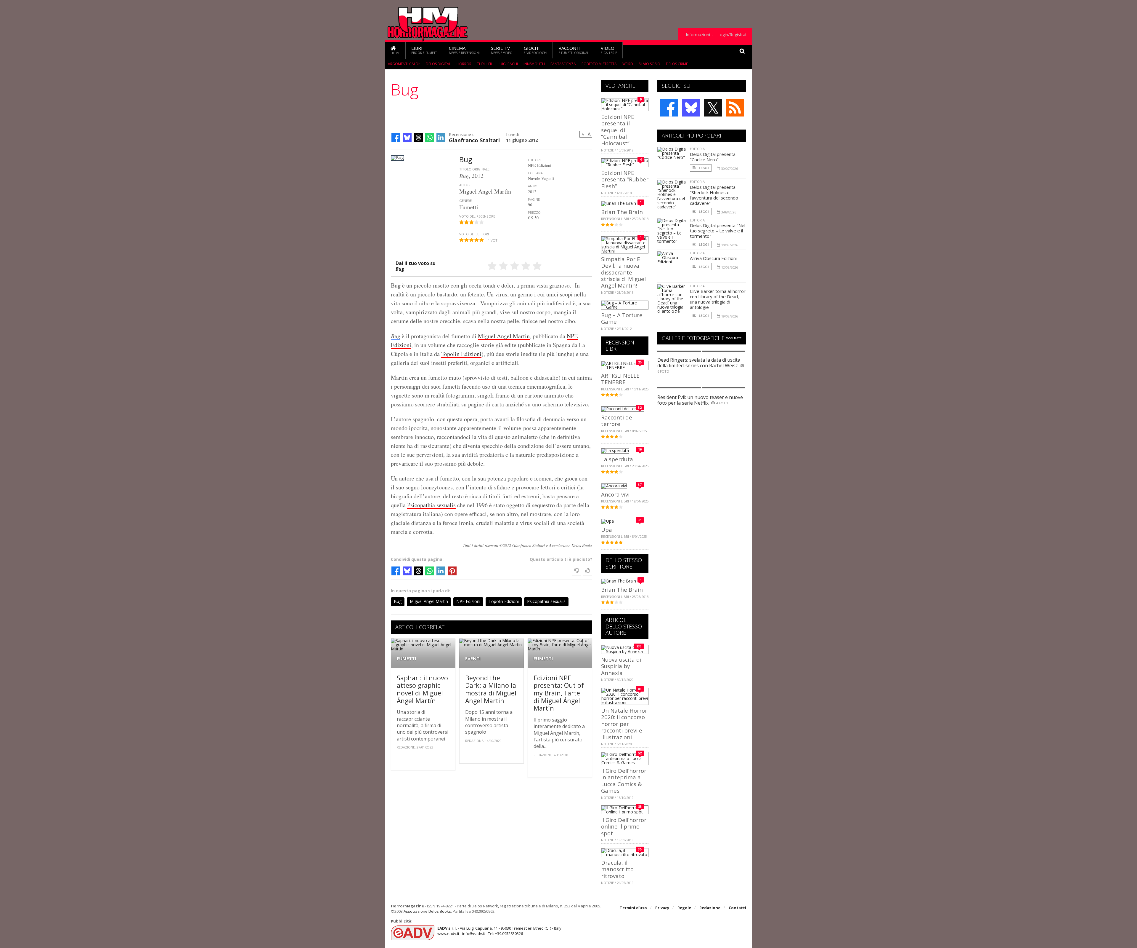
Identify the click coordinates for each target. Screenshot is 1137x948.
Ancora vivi (615, 494)
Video (609, 50)
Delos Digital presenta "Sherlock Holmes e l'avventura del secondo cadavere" (714, 195)
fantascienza (563, 63)
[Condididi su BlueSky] (407, 138)
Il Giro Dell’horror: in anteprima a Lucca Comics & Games (624, 780)
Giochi (535, 50)
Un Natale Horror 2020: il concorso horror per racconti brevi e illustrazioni (624, 724)
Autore (465, 184)
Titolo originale (474, 169)
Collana (535, 173)
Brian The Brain (622, 212)
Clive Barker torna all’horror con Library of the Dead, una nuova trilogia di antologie (718, 299)
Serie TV (502, 50)
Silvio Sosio (649, 63)
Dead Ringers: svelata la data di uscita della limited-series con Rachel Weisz (698, 363)
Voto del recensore (477, 216)
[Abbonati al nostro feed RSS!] (735, 108)
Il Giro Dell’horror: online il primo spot (624, 826)
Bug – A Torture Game (622, 318)
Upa (606, 529)
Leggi (703, 168)
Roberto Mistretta (599, 63)
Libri (424, 50)
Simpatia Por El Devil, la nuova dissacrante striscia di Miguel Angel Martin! (623, 272)
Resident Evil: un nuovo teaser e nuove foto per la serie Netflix (700, 400)
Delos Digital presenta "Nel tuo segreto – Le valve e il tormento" (717, 230)
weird (627, 63)
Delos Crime (677, 63)
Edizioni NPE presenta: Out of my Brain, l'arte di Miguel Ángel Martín (559, 693)
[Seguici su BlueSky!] (691, 108)
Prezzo (534, 212)
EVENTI (473, 658)
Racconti (574, 50)
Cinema (464, 50)
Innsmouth (534, 63)
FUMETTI (406, 658)
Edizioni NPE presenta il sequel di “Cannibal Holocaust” (617, 130)
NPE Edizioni (468, 601)
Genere (465, 200)
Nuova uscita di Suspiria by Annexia (621, 666)
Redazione (709, 907)
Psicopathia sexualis (431, 505)
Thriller (484, 63)
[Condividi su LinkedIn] (441, 138)
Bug (395, 336)
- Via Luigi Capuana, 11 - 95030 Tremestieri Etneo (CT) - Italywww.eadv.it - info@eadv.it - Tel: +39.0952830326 (499, 930)
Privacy (662, 907)
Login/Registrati (732, 35)
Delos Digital (438, 63)
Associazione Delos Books (427, 911)
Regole (684, 907)
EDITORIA (697, 148)
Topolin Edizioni (461, 354)
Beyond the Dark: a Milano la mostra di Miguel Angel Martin (490, 689)
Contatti (737, 907)
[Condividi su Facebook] (396, 138)
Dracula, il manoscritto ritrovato (617, 869)
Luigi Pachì (508, 63)
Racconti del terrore (617, 420)
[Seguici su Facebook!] (669, 108)
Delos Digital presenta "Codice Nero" (712, 156)
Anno (532, 186)
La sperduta (617, 459)
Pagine (534, 199)
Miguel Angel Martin (504, 336)
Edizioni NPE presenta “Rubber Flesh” (624, 179)
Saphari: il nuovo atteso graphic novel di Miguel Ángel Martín (422, 689)
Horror (464, 63)
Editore (535, 160)
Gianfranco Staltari (474, 140)
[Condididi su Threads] (418, 138)
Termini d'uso (633, 907)
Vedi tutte (734, 338)
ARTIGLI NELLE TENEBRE (620, 379)
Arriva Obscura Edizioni (713, 258)
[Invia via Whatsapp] (430, 138)
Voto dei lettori (474, 234)
